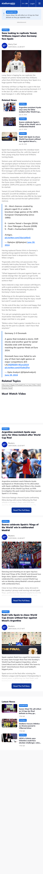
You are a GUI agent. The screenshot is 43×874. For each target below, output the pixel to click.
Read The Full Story (21, 510)
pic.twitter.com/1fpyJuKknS (18, 237)
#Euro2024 (23, 364)
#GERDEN (13, 364)
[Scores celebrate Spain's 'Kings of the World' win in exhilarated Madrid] (9, 121)
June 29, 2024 (11, 375)
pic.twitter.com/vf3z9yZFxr (17, 367)
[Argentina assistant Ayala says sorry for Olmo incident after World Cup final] (9, 107)
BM (23, 4)
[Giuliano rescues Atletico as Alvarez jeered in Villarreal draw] (9, 723)
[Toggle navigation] (39, 3)
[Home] (8, 3)
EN (27, 4)
